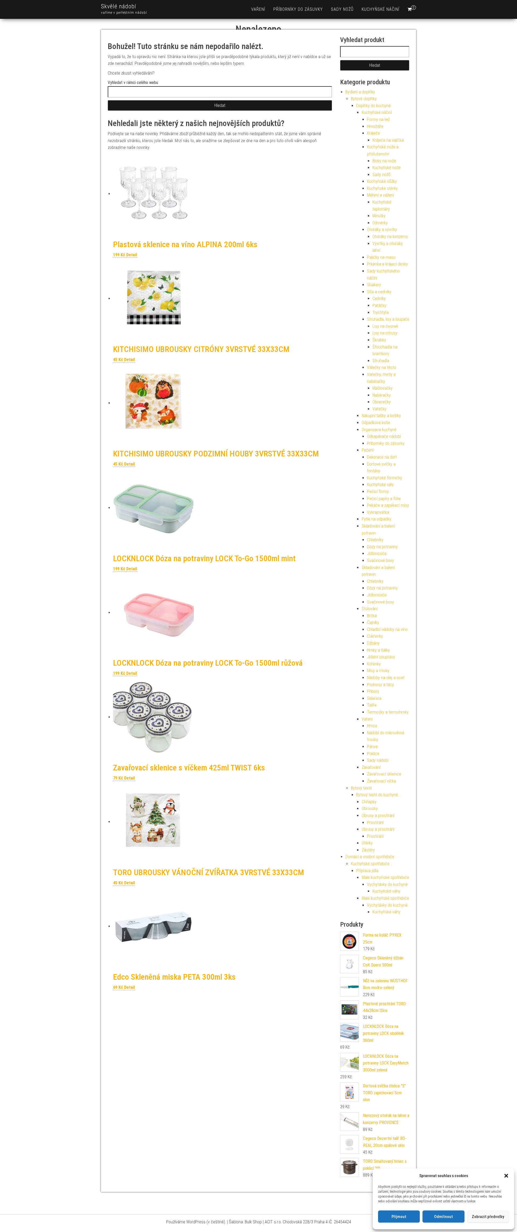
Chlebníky (375, 539)
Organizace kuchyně (379, 429)
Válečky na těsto (381, 367)
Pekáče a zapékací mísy (388, 505)
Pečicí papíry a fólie (384, 498)
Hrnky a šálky (378, 650)
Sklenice (374, 698)
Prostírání (375, 822)
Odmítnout (443, 1216)
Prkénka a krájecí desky (387, 264)
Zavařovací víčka (381, 781)
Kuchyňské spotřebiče (370, 863)
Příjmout (399, 1216)
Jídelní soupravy (381, 656)
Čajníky (373, 622)
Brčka (372, 615)
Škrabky (379, 340)
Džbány (373, 643)
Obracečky (381, 401)
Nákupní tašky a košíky (381, 415)
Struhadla (380, 360)
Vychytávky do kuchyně (387, 884)
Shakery (374, 284)
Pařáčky (379, 305)
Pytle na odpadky (376, 519)
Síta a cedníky (379, 291)
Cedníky (379, 298)
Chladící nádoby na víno (387, 629)
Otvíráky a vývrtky (382, 229)
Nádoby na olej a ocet (385, 677)
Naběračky (381, 395)
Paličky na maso (381, 257)
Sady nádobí (377, 760)
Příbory (373, 691)
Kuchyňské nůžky (382, 181)
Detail (131, 254)
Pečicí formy (378, 491)
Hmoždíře (375, 126)
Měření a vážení (380, 195)
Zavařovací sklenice (384, 774)
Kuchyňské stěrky (382, 188)
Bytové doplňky (364, 98)
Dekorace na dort (382, 457)
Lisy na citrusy (384, 333)
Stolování (370, 608)
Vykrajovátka (378, 512)
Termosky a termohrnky (387, 712)
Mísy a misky (378, 670)
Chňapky (369, 801)
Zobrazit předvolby (488, 1216)
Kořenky (374, 663)
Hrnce (372, 725)
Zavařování (371, 767)
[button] (506, 1175)
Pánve (372, 746)
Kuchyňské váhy (386, 891)
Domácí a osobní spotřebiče (369, 856)
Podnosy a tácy (380, 684)
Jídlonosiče (377, 553)
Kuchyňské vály (380, 484)
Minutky (379, 215)
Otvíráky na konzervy (390, 236)
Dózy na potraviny (382, 546)
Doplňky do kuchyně (373, 105)
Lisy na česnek (385, 326)
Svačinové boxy (380, 560)
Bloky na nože (384, 160)
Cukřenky (375, 636)
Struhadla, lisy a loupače (388, 319)
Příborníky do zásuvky (298, 9)
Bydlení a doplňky (360, 92)
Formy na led (378, 119)
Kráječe (373, 133)
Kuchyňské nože (386, 167)
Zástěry (368, 850)
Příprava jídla (367, 870)
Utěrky (367, 843)
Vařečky (379, 408)
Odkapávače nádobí (384, 436)
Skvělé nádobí (118, 6)
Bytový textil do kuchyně (377, 794)
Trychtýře (380, 312)
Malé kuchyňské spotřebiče (385, 877)
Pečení (367, 450)
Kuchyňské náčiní (380, 9)
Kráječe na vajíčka (388, 140)
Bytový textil (361, 788)
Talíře (371, 705)
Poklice (373, 753)
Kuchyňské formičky (384, 477)
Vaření (258, 9)
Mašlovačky (382, 388)
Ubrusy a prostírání (378, 815)
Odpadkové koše (376, 422)
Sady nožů (342, 9)
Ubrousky (370, 808)
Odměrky (380, 222)
